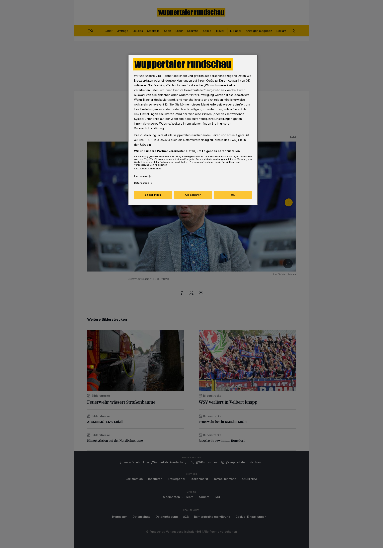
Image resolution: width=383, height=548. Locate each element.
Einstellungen (153, 194)
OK (233, 194)
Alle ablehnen (193, 194)
